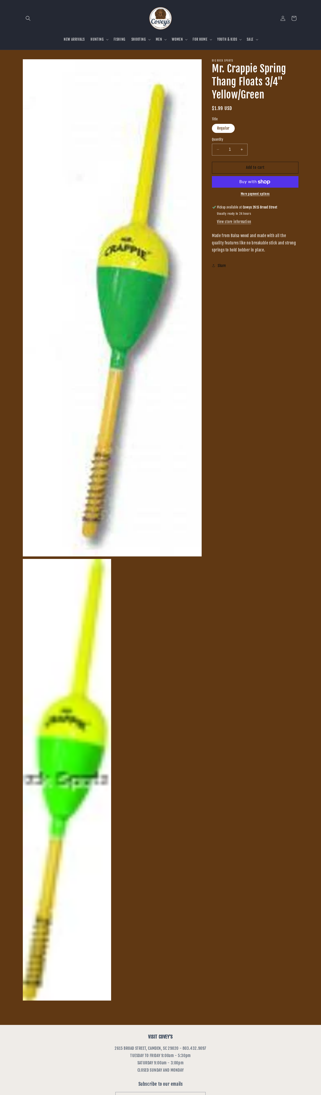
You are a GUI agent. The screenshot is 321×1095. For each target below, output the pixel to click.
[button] (28, 18)
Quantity (217, 139)
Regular (223, 128)
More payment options (255, 194)
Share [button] (222, 265)
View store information (234, 222)
